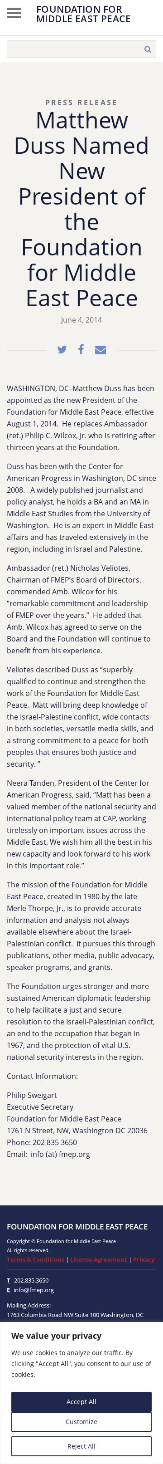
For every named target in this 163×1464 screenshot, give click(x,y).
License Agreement (98, 1259)
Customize (81, 1421)
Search (147, 49)
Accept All (81, 1401)
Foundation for (83, 13)
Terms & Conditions (35, 1259)
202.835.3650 (31, 1280)
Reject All (81, 1446)
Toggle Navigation (14, 12)
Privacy (143, 1259)
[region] (81, 1393)
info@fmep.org (34, 1290)
